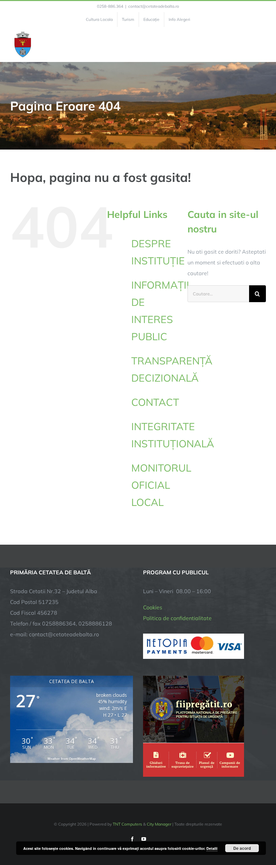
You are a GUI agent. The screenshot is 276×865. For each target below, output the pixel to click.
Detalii (211, 848)
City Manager (159, 824)
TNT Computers (127, 824)
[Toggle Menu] (262, 44)
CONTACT (155, 402)
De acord (242, 848)
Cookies (152, 607)
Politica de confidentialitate (177, 618)
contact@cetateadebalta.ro (153, 6)
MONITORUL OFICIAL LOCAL (161, 485)
